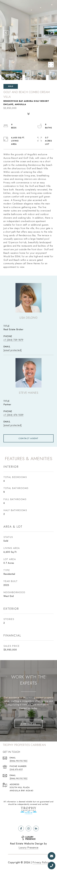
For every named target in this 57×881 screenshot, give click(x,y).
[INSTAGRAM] (28, 828)
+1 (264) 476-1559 (13, 415)
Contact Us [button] (28, 723)
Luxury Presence (28, 847)
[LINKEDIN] (36, 828)
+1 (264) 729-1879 (13, 339)
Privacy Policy (41, 862)
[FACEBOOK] (21, 828)
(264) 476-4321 (16, 769)
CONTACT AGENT (28, 438)
